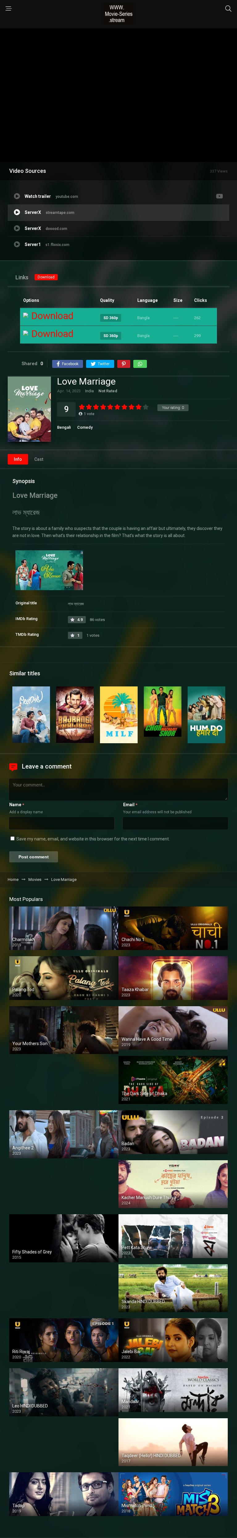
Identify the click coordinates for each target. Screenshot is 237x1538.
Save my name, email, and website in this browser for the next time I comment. (93, 838)
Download (46, 277)
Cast (38, 459)
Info (18, 459)
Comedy (85, 427)
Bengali (64, 427)
